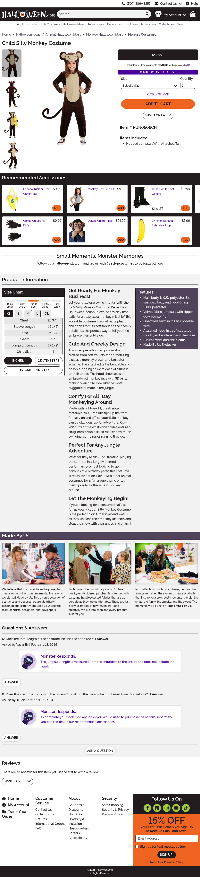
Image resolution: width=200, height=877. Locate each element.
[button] (170, 14)
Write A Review (17, 781)
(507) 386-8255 (139, 3)
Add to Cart (158, 104)
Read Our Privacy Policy (166, 862)
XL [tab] (47, 313)
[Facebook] (147, 808)
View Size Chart (158, 94)
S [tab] (19, 313)
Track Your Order (14, 814)
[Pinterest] (157, 808)
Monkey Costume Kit (101, 189)
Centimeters (49, 361)
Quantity (186, 79)
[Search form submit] (147, 14)
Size (124, 79)
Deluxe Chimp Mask (100, 220)
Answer (11, 682)
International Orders (50, 824)
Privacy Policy (112, 814)
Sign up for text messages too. (163, 846)
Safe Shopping (112, 805)
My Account (18, 805)
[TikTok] (186, 808)
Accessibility (78, 838)
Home (13, 798)
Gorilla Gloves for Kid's (34, 223)
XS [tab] (9, 313)
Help (194, 3)
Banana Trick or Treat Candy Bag (37, 191)
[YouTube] (176, 808)
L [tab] (37, 313)
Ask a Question (100, 751)
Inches (18, 361)
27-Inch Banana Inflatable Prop (162, 223)
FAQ (38, 828)
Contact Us (168, 3)
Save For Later (158, 115)
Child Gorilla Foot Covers (163, 191)
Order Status (44, 814)
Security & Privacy (115, 809)
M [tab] (28, 313)
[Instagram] (167, 808)
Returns (41, 819)
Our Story (76, 814)
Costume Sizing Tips (33, 370)
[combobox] (100, 14)
